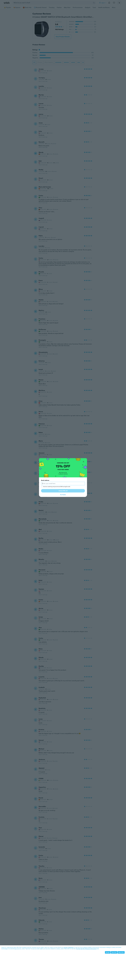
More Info (121, 952)
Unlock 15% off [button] (63, 491)
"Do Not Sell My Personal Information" (86, 949)
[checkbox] (41, 486)
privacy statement (69, 947)
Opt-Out (114, 952)
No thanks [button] (63, 494)
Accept (108, 952)
